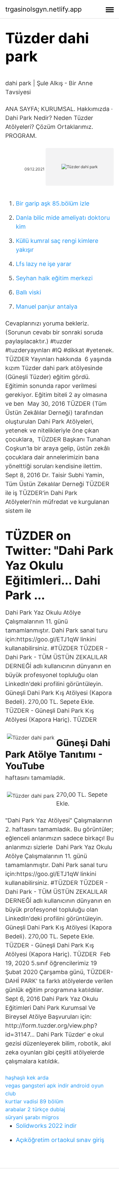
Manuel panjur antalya (46, 306)
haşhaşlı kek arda (27, 1077)
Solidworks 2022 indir (46, 1125)
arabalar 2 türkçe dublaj (35, 1109)
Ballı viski (28, 292)
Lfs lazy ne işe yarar (43, 263)
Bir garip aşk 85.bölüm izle (52, 203)
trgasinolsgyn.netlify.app (43, 9)
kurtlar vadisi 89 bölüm (34, 1101)
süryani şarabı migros (32, 1117)
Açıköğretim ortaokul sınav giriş (60, 1139)
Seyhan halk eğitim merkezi (54, 278)
